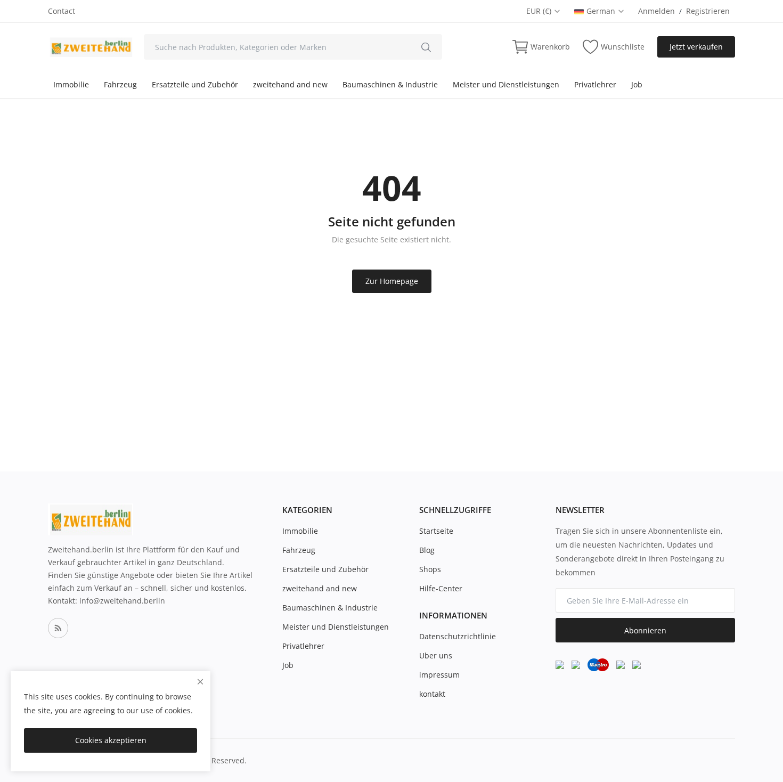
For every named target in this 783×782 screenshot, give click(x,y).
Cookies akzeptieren (110, 740)
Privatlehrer (595, 84)
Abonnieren (645, 630)
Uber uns (435, 655)
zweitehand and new (290, 84)
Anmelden (656, 11)
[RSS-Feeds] (58, 628)
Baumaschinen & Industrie (390, 84)
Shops (430, 569)
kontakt (432, 694)
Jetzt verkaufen (696, 47)
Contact (61, 11)
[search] (426, 47)
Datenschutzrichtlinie (457, 636)
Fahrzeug (120, 84)
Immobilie (71, 84)
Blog (427, 550)
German (601, 11)
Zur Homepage (391, 281)
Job (636, 84)
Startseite (436, 531)
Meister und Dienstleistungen (506, 84)
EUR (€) (539, 11)
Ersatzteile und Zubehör (195, 84)
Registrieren (708, 11)
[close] (200, 682)
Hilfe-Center (440, 588)
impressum (439, 675)
